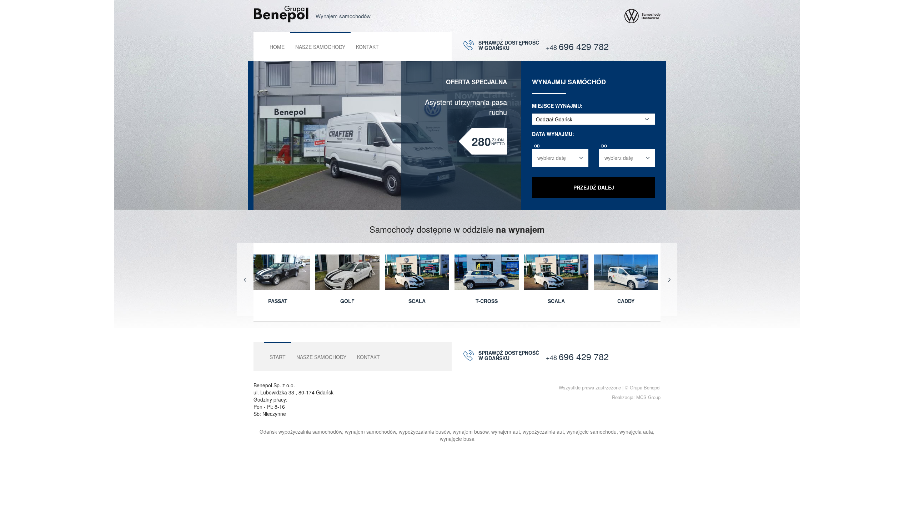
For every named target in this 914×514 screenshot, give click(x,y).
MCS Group (648, 397)
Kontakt (367, 46)
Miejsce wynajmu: (557, 105)
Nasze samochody (320, 46)
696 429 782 (577, 46)
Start (278, 357)
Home (277, 46)
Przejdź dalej (593, 187)
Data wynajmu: (553, 133)
